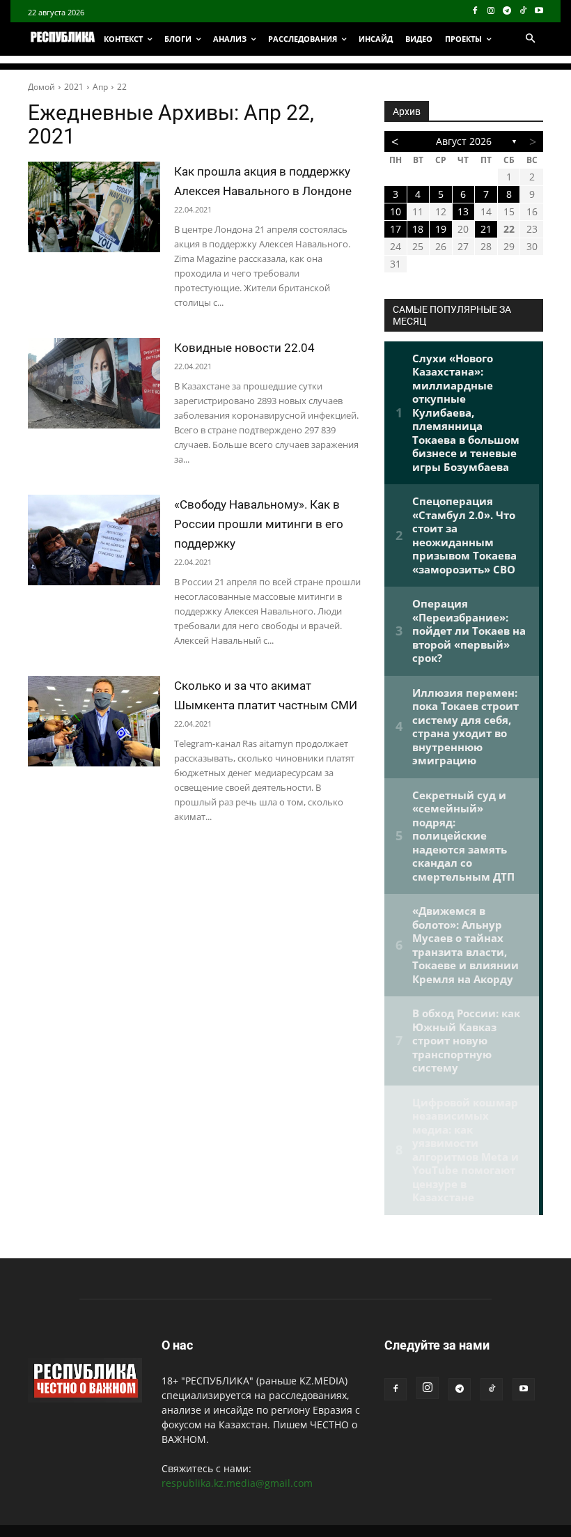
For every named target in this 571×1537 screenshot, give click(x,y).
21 (486, 228)
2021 (74, 87)
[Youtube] (539, 11)
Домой (41, 87)
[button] (530, 39)
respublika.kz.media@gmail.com (237, 1483)
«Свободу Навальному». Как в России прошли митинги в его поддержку (258, 523)
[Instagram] (491, 11)
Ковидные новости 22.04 (244, 348)
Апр (100, 87)
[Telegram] (507, 11)
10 (395, 211)
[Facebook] (475, 11)
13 (463, 211)
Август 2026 (464, 141)
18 (417, 228)
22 (122, 87)
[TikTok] (523, 11)
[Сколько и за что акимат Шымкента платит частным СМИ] (94, 721)
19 (440, 228)
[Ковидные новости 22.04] (94, 383)
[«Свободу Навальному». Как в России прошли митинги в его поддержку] (94, 540)
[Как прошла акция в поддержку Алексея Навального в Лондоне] (94, 207)
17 (395, 228)
